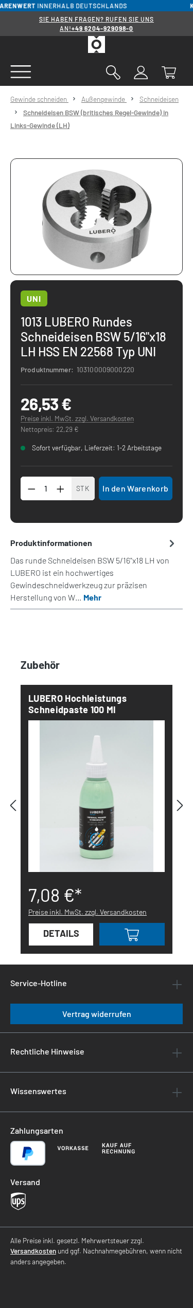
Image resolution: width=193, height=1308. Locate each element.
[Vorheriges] (13, 805)
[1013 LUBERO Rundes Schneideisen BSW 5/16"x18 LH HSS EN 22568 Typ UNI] (96, 217)
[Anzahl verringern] (31, 488)
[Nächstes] (180, 805)
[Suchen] (113, 71)
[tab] (94, 569)
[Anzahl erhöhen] (61, 488)
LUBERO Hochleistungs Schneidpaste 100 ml (77, 704)
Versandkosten (33, 1250)
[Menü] (21, 71)
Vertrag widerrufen (96, 1014)
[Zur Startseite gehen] (96, 44)
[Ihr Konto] (141, 71)
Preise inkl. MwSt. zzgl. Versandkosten (77, 418)
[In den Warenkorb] (132, 934)
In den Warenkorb (135, 488)
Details (61, 933)
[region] (96, 216)
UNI (34, 298)
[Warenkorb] (169, 71)
